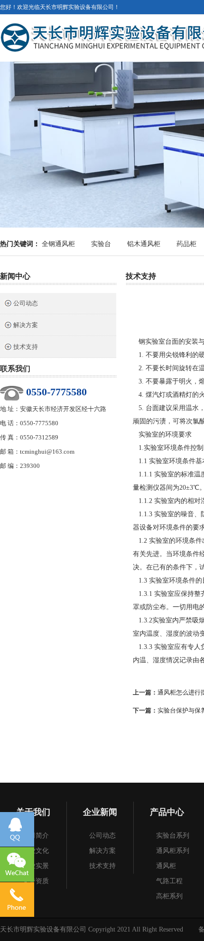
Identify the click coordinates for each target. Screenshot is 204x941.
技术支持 (25, 346)
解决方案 (25, 325)
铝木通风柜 (143, 243)
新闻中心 (15, 276)
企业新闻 (100, 812)
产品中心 (167, 812)
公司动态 (25, 303)
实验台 (101, 243)
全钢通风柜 (58, 243)
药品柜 (186, 243)
